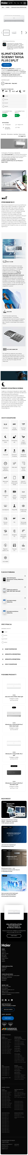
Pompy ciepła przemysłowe (20, 1097)
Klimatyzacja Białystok (6, 1053)
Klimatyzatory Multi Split (19, 1058)
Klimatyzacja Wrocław (6, 1042)
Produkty (7, 7)
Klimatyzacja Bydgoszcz (7, 1049)
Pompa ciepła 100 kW (6, 1130)
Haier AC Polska (5, 958)
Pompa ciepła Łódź (5, 1096)
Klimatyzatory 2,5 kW (6, 1068)
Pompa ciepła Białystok (6, 1107)
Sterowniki (16, 1145)
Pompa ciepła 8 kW (5, 1118)
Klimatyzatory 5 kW (5, 1072)
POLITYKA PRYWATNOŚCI (6, 986)
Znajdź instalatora (7, 64)
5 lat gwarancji (5, 988)
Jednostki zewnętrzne (19, 1079)
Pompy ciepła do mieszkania (20, 1093)
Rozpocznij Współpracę (7, 977)
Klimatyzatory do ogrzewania (17, 1051)
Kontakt (3, 961)
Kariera (3, 959)
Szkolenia (4, 969)
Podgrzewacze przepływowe (5, 1148)
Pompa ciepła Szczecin (6, 1100)
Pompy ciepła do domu (19, 1092)
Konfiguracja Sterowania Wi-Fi (8, 989)
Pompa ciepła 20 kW (5, 1128)
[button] (26, 32)
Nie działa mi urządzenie (6, 994)
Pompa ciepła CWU (18, 1115)
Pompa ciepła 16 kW (5, 1126)
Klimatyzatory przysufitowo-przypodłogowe (17, 1073)
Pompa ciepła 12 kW (5, 1124)
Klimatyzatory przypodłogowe (17, 1070)
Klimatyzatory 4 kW (5, 1071)
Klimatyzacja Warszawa (6, 1039)
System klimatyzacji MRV (19, 1060)
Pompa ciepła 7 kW (5, 1117)
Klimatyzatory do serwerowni (17, 1049)
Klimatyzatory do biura (19, 1043)
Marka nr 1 (4, 952)
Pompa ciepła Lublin (6, 1101)
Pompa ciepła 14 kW (5, 1125)
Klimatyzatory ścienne (18, 1068)
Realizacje (4, 980)
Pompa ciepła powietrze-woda (19, 1118)
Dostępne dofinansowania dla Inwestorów (11, 992)
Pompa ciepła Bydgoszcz (7, 1103)
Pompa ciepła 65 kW (5, 1129)
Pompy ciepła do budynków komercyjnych (20, 1095)
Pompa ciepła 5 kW (5, 1114)
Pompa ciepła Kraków (6, 1093)
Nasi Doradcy (4, 978)
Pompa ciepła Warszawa (6, 1092)
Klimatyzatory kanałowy (19, 1076)
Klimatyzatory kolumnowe (19, 1077)
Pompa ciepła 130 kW (6, 1132)
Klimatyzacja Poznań (6, 1045)
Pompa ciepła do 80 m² (18, 1101)
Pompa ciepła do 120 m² (18, 1104)
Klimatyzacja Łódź (5, 1043)
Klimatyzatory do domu (19, 1041)
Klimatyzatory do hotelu (19, 1044)
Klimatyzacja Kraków (6, 1041)
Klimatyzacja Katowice (6, 1050)
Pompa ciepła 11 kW (5, 1122)
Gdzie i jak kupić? (5, 953)
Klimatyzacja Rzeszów (6, 1052)
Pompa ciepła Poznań (6, 1097)
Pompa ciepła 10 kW (5, 1121)
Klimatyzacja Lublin (6, 1047)
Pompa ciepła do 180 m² (18, 1106)
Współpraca (4, 967)
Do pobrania (4, 956)
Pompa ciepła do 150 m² (18, 1105)
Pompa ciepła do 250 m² (18, 1109)
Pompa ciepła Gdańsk (6, 1099)
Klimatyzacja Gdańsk (6, 1046)
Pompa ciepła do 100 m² (18, 1102)
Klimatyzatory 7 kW (5, 1075)
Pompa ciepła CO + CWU (18, 1114)
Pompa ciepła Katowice (6, 1104)
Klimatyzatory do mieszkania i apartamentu (20, 1040)
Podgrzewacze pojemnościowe (5, 1146)
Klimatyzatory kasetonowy (20, 1075)
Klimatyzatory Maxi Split (19, 1059)
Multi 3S (3, 1079)
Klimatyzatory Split (18, 1056)
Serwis (3, 970)
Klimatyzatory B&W (18, 1055)
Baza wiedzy (4, 955)
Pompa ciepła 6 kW (5, 1115)
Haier (3, 7)
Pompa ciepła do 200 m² (18, 1108)
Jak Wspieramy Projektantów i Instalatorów (11, 975)
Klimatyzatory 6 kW (5, 1073)
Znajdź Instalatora (14, 935)
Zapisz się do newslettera (8, 1009)
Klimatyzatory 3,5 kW (6, 1069)
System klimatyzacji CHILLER (20, 1062)
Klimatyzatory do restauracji (17, 1046)
